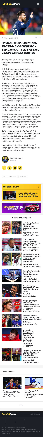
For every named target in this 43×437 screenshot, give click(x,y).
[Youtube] (15, 168)
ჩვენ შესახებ (35, 414)
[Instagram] (9, 168)
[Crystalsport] (11, 3)
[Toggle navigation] (38, 4)
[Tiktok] (20, 168)
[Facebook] (4, 168)
